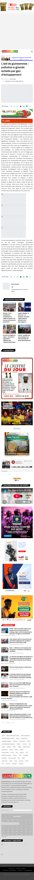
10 (30, 826)
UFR (3, 763)
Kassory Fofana (5, 752)
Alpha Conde (24, 738)
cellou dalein (22, 741)
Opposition (4, 758)
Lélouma (22, 752)
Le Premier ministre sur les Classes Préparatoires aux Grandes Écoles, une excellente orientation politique (20, 676)
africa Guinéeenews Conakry (13, 735)
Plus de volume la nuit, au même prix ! (20, 667)
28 (17, 834)
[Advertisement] (17, 31)
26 (8, 834)
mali (27, 752)
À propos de (12, 868)
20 (12, 831)
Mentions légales (20, 868)
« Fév (2, 836)
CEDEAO (15, 741)
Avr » (6, 836)
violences (8, 763)
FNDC (14, 746)
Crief (30, 744)
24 (30, 831)
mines (20, 755)
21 (17, 831)
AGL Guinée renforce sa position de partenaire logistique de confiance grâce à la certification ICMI (20, 640)
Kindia (12, 752)
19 (8, 831)
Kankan (21, 749)
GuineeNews (3, 474)
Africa (3, 735)
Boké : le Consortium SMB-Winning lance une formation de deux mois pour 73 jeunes (20, 684)
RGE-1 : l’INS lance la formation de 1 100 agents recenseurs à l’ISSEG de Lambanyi (20, 649)
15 (21, 828)
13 (12, 828)
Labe (17, 752)
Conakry (18, 744)
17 (30, 828)
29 (21, 834)
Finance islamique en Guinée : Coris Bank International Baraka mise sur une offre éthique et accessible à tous (20, 716)
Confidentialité (28, 870)
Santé (23, 758)
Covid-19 (24, 744)
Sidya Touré (4, 761)
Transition (21, 761)
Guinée (11, 749)
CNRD (28, 741)
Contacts (20, 870)
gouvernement (26, 746)
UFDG (26, 761)
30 (26, 834)
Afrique (17, 738)
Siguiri (10, 761)
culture (3, 746)
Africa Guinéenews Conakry (8, 738)
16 (26, 828)
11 (3, 828)
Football (19, 746)
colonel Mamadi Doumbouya (8, 744)
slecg (15, 761)
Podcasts (8, 474)
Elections (9, 746)
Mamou (15, 755)
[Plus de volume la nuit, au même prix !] (4, 669)
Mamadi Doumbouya (6, 755)
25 (3, 834)
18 (3, 831)
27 (12, 834)
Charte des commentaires (9, 870)
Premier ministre (12, 758)
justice (16, 749)
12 (8, 828)
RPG (19, 758)
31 (30, 834)
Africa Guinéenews (25, 735)
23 (26, 831)
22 (21, 831)
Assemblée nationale (6, 741)
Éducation (14, 763)
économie (21, 763)
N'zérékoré (25, 755)
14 (17, 828)
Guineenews (5, 749)
